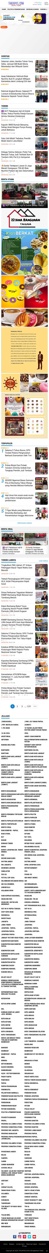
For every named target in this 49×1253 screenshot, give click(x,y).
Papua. (27, 1086)
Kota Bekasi (29, 1015)
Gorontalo (5, 887)
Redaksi (11, 1244)
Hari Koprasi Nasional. (10, 896)
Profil (4, 1121)
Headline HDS (6, 899)
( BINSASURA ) (6, 721)
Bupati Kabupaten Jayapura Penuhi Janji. (35, 851)
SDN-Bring (28, 1168)
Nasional (28, 1067)
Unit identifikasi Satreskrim (31, 1219)
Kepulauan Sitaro (31, 995)
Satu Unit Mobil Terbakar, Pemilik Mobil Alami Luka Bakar (16, 139)
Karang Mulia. (7, 972)
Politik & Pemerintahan (16, 9)
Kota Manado (6, 1028)
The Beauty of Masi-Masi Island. (11, 1207)
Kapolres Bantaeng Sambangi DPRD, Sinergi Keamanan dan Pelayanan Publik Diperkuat (17, 663)
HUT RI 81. (28, 909)
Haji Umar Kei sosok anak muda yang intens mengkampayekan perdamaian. (19, 498)
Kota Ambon (29, 1012)
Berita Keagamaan (8, 791)
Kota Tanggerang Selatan (35, 1035)
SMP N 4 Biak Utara (32, 1190)
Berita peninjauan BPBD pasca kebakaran (34, 810)
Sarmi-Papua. (29, 1165)
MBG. (3, 1057)
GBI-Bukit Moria (30, 878)
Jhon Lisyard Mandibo (33, 938)
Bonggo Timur (7, 843)
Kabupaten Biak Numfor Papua (11, 945)
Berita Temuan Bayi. (32, 821)
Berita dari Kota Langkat (11, 777)
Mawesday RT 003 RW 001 (34, 1054)
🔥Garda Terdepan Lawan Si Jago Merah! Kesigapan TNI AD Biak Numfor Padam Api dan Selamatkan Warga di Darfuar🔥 (17, 170)
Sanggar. (28, 1158)
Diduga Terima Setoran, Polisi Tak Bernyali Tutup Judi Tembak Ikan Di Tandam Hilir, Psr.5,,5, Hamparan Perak (17, 156)
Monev (27, 1064)
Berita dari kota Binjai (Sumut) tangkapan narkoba (33, 772)
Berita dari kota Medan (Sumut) (34, 778)
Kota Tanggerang (8, 1035)
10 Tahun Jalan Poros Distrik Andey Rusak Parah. (35, 729)
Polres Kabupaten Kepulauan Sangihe (32, 1113)
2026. (26, 733)
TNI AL (26, 1206)
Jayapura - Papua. (8, 928)
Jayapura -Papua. (31, 928)
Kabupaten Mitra (8, 962)
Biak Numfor (29, 827)
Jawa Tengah (29, 922)
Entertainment (30, 868)
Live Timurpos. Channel (34, 1041)
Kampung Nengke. (8, 969)
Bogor (3, 840)
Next (35, 706)
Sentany (4, 1181)
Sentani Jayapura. (32, 1177)
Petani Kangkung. (8, 1109)
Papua (3, 1083)
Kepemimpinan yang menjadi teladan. (9, 993)
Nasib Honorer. (7, 1067)
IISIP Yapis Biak (7, 912)
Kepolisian (28, 992)
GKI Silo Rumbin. (7, 884)
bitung (27, 834)
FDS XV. (4, 874)
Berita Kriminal (31, 799)
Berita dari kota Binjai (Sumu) (33, 761)
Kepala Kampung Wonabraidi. (31, 988)
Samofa (4, 1158)
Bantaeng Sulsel (31, 750)
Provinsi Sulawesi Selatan (35, 1140)
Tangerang (5, 1203)
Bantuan (5, 753)
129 (29, 706)
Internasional (30, 915)
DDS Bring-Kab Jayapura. (34, 855)
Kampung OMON (30, 969)
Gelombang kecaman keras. (12, 881)
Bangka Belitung (8, 745)
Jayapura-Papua (7, 934)
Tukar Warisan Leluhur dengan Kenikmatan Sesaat (12, 1219)
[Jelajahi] (46, 3)
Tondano (28, 1215)
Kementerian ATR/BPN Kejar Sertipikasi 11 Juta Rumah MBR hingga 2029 (15, 677)
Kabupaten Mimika (31, 959)
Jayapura (28, 925)
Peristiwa (28, 1102)
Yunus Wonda (29, 1227)
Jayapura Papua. (8, 931)
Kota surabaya (7, 1031)
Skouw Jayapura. (31, 1187)
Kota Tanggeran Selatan (34, 1031)
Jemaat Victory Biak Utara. (12, 938)
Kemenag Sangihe (31, 980)
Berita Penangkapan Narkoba (9, 807)
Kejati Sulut (6, 977)
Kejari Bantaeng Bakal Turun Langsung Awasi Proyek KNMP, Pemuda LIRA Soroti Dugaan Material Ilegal (15, 610)
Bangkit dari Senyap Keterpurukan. (32, 746)
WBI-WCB (4, 1223)
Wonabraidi (6, 1227)
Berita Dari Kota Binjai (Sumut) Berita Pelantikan (35, 766)
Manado (4, 1048)
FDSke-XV (28, 874)
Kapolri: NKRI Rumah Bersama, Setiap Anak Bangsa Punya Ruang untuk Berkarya (16, 127)
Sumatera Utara (31, 1194)
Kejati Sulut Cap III (32, 977)
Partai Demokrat (31, 1090)
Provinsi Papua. (30, 1137)
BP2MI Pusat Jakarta (33, 843)
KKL (2, 1009)
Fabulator (5, 871)
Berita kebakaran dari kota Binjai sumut (12, 795)
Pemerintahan (30, 1093)
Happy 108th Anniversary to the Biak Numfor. (35, 891)
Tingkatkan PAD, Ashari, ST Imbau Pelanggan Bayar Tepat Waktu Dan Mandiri (16, 568)
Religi (3, 1155)
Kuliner (27, 1038)
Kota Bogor (29, 1022)
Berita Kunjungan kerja (11, 803)
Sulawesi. (5, 1194)
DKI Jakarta (6, 865)
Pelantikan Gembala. (10, 1093)
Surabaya (5, 1200)
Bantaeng (5, 750)
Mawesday (28, 1051)
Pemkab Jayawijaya (9, 1099)
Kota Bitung (6, 1022)
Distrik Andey (7, 861)
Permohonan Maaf (9, 1106)
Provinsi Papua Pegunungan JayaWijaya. (12, 1138)
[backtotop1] (47, 1251)
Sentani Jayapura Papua (34, 1174)
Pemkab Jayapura (31, 1096)
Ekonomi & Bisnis (32, 9)
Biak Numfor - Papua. (9, 830)
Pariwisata (5, 1090)
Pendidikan (5, 1102)
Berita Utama (29, 824)
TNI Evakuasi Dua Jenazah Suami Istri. (34, 1211)
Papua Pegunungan (9, 1086)
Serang (27, 1181)
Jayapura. (28, 934)
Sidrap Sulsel (7, 1187)
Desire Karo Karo (8, 858)
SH (2, 1184)
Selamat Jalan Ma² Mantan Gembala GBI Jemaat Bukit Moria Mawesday (12, 1173)
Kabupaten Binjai (31, 944)
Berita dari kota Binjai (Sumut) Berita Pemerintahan (10, 772)
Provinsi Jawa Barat (32, 1130)
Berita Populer (30, 818)
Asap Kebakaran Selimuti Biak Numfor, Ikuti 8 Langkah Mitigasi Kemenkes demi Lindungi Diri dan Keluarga (16, 80)
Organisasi (29, 1073)
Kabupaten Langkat (9, 959)
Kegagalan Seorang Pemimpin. (32, 973)
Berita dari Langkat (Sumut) (9, 784)
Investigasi (6, 918)
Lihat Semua (43, 561)
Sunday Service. (31, 1197)
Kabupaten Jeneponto (33, 951)
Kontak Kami (20, 1244)
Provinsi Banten (31, 1121)
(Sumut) (27, 725)
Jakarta (4, 922)
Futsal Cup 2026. (8, 878)
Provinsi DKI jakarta (9, 1130)
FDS (25, 871)
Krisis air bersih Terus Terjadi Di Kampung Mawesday (10, 1040)
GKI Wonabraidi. (30, 884)
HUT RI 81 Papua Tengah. (11, 909)
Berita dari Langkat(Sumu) (35, 783)
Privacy (24, 1246)
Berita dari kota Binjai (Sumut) (10, 766)
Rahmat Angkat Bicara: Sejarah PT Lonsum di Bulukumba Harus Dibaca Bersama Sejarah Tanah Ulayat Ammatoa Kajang (17, 95)
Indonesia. (5, 915)
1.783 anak (5, 728)
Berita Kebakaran (31, 791)
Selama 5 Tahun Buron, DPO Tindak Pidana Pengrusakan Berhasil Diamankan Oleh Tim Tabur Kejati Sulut (18, 454)
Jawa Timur (6, 925)
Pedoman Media (31, 1244)
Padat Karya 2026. (31, 1077)
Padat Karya (6, 1077)
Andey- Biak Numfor (32, 736)
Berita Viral (6, 827)
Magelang (28, 1044)
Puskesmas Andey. (8, 1152)
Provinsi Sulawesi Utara (34, 1124)
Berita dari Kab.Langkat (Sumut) (11, 757)
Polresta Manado (8, 1117)
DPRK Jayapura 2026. (32, 865)
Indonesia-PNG (30, 912)
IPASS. (26, 918)
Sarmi (3, 1161)
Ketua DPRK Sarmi (8, 1004)
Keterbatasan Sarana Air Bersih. (35, 999)
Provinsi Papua (30, 1133)
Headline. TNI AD (31, 899)
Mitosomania (6, 1064)
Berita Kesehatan (8, 799)
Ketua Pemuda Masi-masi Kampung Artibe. (34, 1005)
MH (25, 1057)
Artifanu (5, 740)
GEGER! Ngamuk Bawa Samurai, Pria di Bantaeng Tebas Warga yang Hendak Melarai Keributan (19, 483)
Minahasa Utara (31, 1061)
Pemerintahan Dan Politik (12, 1096)
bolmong (28, 840)
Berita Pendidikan (31, 806)
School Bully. (6, 1168)
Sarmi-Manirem (7, 1165)
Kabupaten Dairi (7, 951)
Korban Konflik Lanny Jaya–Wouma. (10, 1013)
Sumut (4, 1197)
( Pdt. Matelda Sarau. (10, 725)
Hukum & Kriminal (31, 902)
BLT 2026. (28, 837)
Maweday (5, 1051)
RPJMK (27, 1155)
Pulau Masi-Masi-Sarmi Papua (34, 1147)
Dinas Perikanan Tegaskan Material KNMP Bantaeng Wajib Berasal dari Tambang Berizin (17, 595)
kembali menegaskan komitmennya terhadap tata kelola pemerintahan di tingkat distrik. (12, 983)
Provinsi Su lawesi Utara (11, 1124)
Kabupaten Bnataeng (33, 947)
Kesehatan (5, 998)
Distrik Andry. (30, 861)
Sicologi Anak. (30, 1184)
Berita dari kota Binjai (33, 756)
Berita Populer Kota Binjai (12, 821)
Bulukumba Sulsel (32, 847)
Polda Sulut (29, 1109)
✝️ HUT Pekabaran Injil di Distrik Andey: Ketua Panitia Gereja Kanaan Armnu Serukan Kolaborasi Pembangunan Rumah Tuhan (17, 115)
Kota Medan (29, 1028)
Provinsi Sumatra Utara (11, 1146)
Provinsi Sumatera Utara (11, 1127)
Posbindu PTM (30, 1117)
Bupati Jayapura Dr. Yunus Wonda (12, 851)
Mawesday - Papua (8, 1054)
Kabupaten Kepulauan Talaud (33, 955)
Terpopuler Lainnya (24, 523)
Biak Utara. (6, 834)
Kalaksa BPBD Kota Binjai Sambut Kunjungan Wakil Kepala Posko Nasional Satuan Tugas (16, 649)
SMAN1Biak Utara (8, 1190)
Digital (27, 858)
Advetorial (6, 736)
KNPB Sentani (30, 1009)
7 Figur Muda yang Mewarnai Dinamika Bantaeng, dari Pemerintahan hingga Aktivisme (19, 513)
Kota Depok (5, 1025)
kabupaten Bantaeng (9, 941)
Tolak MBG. (5, 1215)
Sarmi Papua (29, 1161)
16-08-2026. (5, 733)
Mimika (4, 1061)
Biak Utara (28, 830)
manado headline (31, 1048)
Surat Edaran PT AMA (33, 1200)
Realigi (27, 1152)
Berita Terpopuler (9, 824)
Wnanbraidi (29, 1223)
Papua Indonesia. (31, 1083)
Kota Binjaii (29, 1019)
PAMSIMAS (5, 1080)
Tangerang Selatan (32, 1203)
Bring (3, 847)
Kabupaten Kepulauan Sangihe (10, 955)
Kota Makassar (30, 1025)
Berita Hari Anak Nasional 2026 (35, 787)
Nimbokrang (6, 1070)
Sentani (27, 1171)
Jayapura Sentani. (32, 931)
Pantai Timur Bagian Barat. (35, 1080)
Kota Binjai (5, 1019)
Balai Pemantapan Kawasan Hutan (35, 741)
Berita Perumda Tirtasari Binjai (11, 815)
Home (4, 9)
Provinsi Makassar (9, 1133)
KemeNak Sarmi (30, 984)
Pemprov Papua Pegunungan (36, 1099)
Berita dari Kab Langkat (34, 753)
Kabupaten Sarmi (31, 962)
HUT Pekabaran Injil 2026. (35, 905)
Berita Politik (30, 814)
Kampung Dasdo (7, 965)
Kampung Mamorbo (32, 965)
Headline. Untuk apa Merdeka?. (9, 903)
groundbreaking (31, 887)
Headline (28, 896)
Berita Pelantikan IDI (33, 803)
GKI (25, 881)
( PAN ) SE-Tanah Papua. (33, 721)
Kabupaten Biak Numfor (34, 941)
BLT (2, 837)
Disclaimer (42, 1244)
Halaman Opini (7, 891)
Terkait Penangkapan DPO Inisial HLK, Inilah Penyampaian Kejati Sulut (15, 581)
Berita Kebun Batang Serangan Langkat (32, 795)
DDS (2, 855)
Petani (27, 1106)
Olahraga (28, 1070)
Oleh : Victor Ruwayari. (10, 1073)
